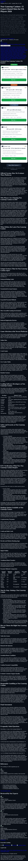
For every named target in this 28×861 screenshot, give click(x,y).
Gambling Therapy (21, 845)
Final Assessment (12, 58)
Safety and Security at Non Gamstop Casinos (13, 52)
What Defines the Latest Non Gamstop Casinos (13, 48)
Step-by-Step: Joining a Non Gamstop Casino (13, 55)
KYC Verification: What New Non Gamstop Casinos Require (13, 53)
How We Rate (24, 850)
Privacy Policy (4, 850)
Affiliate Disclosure (17, 850)
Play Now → (14, 79)
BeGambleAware (6, 845)
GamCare (13, 845)
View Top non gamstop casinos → (8, 38)
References (7, 59)
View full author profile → (6, 790)
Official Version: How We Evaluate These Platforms (12, 46)
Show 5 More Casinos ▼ (14, 165)
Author (2, 2)
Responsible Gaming (5, 851)
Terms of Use (9, 850)
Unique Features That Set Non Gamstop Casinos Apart (14, 50)
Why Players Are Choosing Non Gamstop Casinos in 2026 (13, 47)
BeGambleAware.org (14, 169)
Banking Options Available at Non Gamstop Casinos (12, 55)
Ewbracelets (3, 1)
